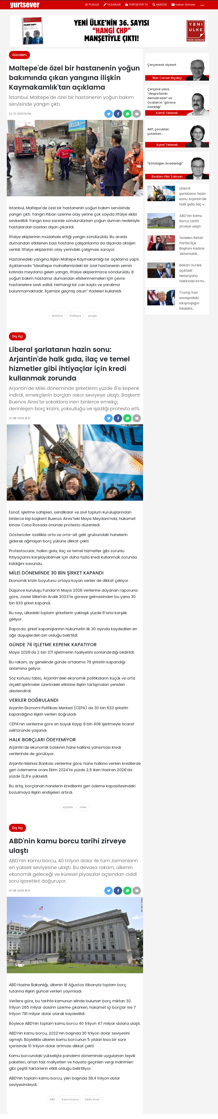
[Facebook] (118, 114)
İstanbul (57, 316)
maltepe (75, 316)
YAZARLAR (114, 5)
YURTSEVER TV (138, 5)
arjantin (68, 807)
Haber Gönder (185, 5)
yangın (92, 316)
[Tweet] (108, 114)
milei (83, 807)
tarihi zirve (92, 1099)
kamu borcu (70, 1099)
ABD (52, 1099)
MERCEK (161, 5)
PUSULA (94, 5)
